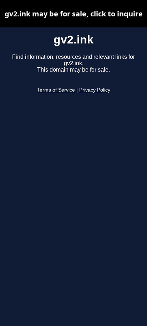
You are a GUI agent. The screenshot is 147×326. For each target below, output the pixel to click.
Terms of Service (56, 90)
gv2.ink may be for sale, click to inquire (74, 14)
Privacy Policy (94, 90)
